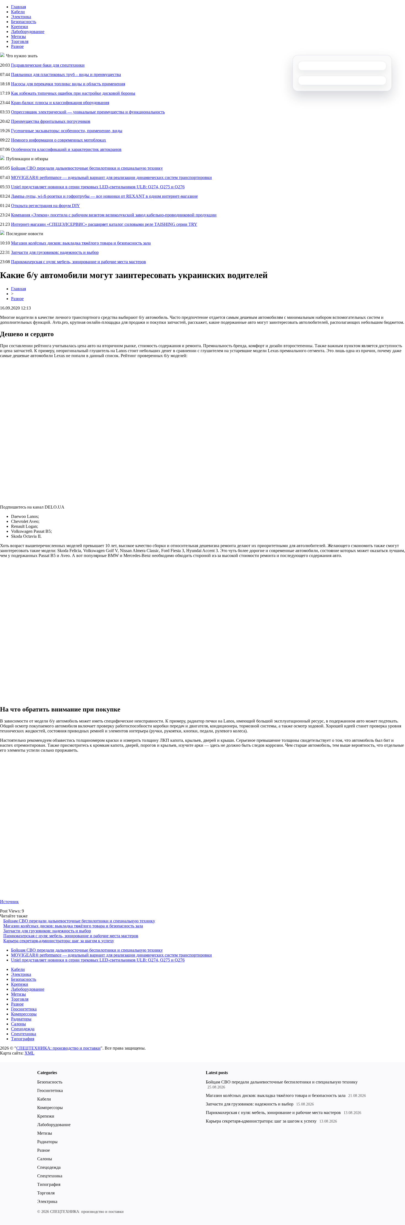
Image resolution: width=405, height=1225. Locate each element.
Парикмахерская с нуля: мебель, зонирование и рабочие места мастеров (78, 261)
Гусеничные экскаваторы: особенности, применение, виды (66, 130)
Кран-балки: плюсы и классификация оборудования (60, 102)
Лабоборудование (27, 31)
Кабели (18, 11)
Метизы (18, 36)
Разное (17, 46)
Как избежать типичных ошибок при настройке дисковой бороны (73, 93)
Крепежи (19, 26)
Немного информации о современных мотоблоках (58, 140)
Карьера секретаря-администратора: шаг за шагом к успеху (58, 940)
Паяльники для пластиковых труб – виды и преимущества (66, 74)
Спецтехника (23, 1033)
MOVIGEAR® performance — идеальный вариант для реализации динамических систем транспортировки (111, 177)
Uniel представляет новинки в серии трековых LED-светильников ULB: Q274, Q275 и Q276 (98, 186)
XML (29, 1053)
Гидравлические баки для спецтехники (48, 65)
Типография (22, 1038)
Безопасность (23, 21)
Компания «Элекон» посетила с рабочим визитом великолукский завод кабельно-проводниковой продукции (114, 215)
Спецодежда (22, 1028)
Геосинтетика (24, 1009)
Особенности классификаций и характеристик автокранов (66, 149)
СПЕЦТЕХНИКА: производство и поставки (58, 1048)
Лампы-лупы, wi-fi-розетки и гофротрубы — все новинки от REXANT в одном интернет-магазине (104, 196)
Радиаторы (21, 1019)
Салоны (18, 1024)
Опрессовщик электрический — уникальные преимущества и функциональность (88, 112)
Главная (18, 6)
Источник (9, 901)
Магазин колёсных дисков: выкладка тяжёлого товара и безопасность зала (81, 243)
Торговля (19, 41)
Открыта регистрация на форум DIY (45, 205)
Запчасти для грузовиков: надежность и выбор (55, 252)
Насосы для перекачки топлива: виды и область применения (68, 84)
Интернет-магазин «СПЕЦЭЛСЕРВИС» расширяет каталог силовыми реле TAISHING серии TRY (104, 224)
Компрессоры (24, 1014)
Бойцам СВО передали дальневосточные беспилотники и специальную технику (87, 168)
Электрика (21, 16)
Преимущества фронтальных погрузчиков (50, 121)
